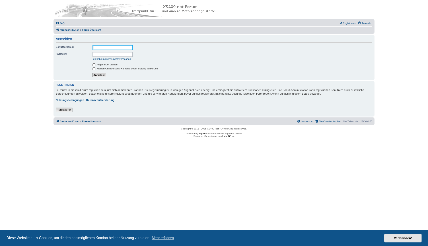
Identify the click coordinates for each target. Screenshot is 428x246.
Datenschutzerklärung (100, 100)
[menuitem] (60, 23)
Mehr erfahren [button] (163, 238)
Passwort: (62, 53)
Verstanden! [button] (403, 238)
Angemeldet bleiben (106, 64)
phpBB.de (229, 136)
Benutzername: (65, 47)
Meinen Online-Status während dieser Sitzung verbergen (127, 68)
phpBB (202, 133)
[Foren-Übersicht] (137, 10)
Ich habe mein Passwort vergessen (112, 59)
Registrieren (64, 109)
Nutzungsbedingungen (70, 100)
